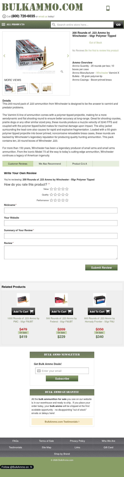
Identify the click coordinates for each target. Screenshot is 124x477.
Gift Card (108, 447)
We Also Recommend (50, 163)
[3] (59, 189)
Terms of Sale (46, 440)
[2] (55, 189)
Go (118, 25)
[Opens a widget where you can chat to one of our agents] (12, 471)
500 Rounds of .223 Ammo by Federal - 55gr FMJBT (61, 320)
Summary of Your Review (18, 230)
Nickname (9, 205)
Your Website (11, 217)
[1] (51, 189)
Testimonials (15, 447)
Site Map (46, 447)
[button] (4, 55)
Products (15, 24)
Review (8, 243)
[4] (63, 189)
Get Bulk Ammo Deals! (48, 364)
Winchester (102, 72)
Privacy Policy (77, 440)
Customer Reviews (17, 163)
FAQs (15, 440)
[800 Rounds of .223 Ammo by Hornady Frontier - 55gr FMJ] (99, 299)
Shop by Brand (62, 453)
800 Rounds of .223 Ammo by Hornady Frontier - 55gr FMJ (99, 320)
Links (77, 447)
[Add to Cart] (23, 311)
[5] (67, 189)
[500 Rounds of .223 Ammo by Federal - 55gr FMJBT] (61, 299)
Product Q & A (79, 163)
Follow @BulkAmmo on (16, 467)
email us (42, 16)
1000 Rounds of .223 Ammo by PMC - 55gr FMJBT (23, 320)
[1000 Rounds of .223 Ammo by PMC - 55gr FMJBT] (23, 299)
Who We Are (108, 440)
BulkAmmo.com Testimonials (61, 421)
